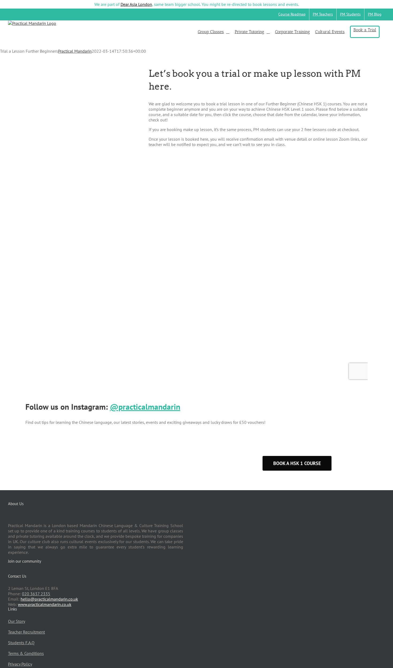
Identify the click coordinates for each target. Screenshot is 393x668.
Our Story (16, 621)
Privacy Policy (20, 664)
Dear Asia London (136, 4)
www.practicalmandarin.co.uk (44, 604)
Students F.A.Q (21, 642)
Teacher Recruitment (26, 632)
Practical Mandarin (75, 51)
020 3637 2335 (36, 593)
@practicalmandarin (145, 406)
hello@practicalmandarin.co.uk (49, 599)
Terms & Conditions (26, 653)
